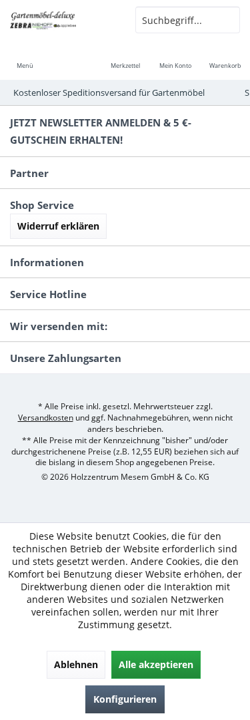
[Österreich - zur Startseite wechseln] (62, 20)
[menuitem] (25, 56)
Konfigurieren (125, 699)
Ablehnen (76, 664)
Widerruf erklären (58, 226)
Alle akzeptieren (156, 664)
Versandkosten (45, 417)
